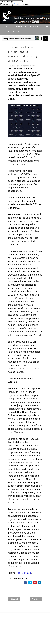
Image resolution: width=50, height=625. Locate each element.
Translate (24, 4)
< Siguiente (14, 599)
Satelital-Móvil (27, 13)
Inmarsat (19, 26)
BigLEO (26, 66)
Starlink (33, 66)
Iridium (33, 26)
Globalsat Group (13, 32)
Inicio (7, 26)
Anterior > (36, 599)
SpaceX (41, 38)
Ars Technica (24, 573)
